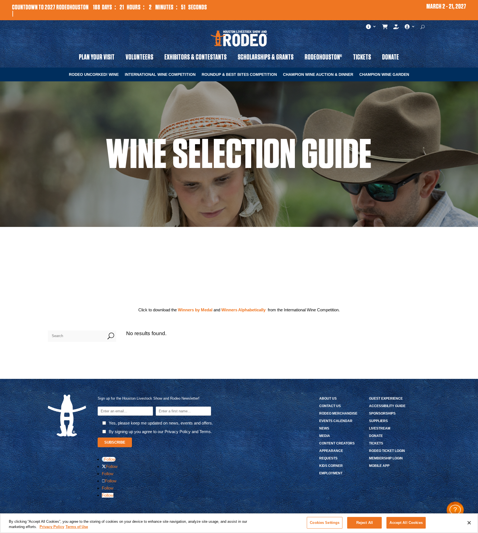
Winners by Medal (195, 309)
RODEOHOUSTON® (323, 58)
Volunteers (139, 58)
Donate (390, 58)
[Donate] (396, 28)
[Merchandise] (385, 28)
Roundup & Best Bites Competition (239, 75)
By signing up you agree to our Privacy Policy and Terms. (160, 431)
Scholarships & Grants (265, 58)
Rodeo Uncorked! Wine (94, 75)
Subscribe (114, 442)
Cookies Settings (324, 523)
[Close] (469, 523)
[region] (239, 523)
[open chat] (455, 510)
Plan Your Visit (97, 58)
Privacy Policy (52, 527)
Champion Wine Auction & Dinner (318, 75)
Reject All (364, 523)
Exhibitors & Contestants (195, 58)
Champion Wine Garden (384, 75)
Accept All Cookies (405, 523)
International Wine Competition (160, 75)
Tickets (362, 58)
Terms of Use (77, 527)
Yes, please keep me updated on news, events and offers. (161, 423)
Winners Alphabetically (243, 309)
